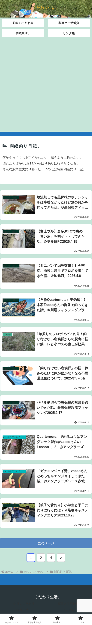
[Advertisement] (46, 86)
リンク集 (68, 610)
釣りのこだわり (23, 603)
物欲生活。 (23, 610)
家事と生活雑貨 (68, 603)
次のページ (46, 543)
